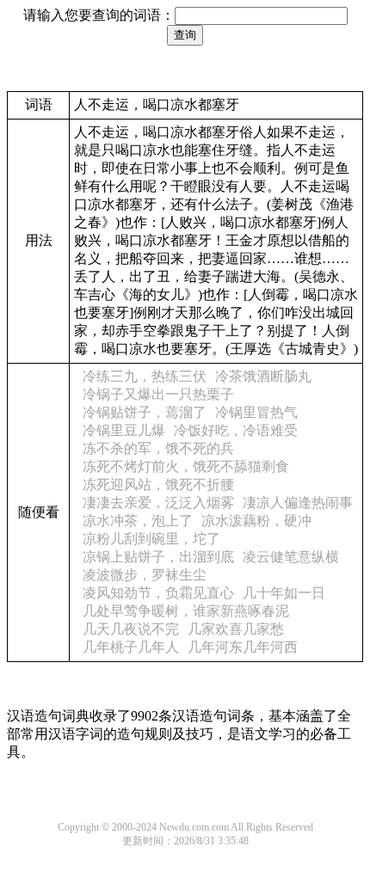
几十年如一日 (284, 593)
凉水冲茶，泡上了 (138, 520)
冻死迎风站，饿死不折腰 (158, 484)
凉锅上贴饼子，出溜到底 (158, 556)
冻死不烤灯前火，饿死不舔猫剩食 (186, 466)
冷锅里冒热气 (256, 412)
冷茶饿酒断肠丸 (263, 376)
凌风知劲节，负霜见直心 (158, 593)
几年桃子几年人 (131, 647)
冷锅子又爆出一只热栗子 (158, 394)
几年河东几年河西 (243, 647)
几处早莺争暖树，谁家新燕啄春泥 (186, 611)
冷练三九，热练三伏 (145, 376)
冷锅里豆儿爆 (124, 430)
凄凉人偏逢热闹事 (298, 502)
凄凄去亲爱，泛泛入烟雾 (158, 502)
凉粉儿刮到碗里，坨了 (151, 538)
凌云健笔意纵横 (291, 556)
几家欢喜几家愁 (236, 629)
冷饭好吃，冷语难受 (236, 430)
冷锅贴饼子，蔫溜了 (145, 412)
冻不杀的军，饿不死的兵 (158, 448)
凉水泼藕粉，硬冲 (256, 520)
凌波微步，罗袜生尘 (145, 574)
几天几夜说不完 (131, 629)
